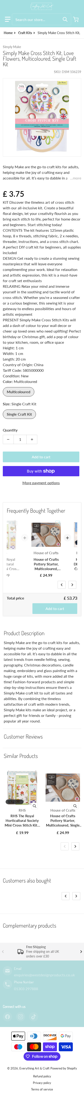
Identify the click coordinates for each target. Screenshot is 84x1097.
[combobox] (41, 19)
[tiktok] (33, 1016)
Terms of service (42, 1089)
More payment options (41, 482)
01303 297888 (26, 988)
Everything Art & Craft (34, 1068)
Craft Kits (25, 33)
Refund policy (42, 1076)
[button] (8, 19)
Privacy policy (42, 1083)
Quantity (10, 430)
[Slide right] (72, 585)
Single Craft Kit (19, 414)
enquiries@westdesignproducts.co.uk (44, 975)
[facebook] (7, 1016)
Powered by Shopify (63, 1068)
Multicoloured (18, 391)
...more (75, 178)
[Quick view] (34, 806)
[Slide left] (62, 585)
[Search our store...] (65, 19)
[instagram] (20, 1016)
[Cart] (76, 19)
